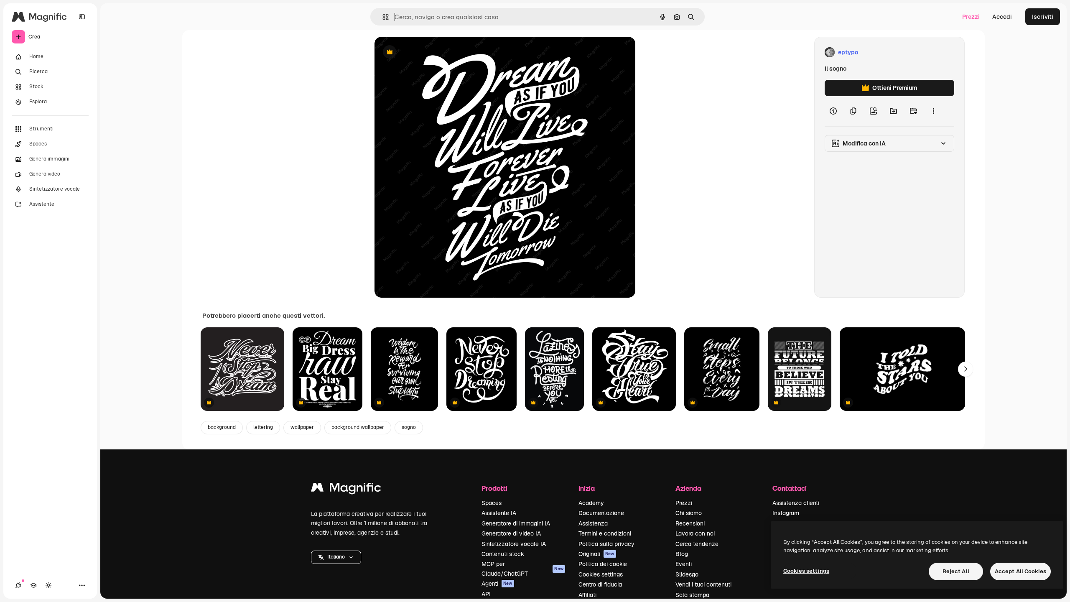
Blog (681, 554)
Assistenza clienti (795, 503)
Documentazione (601, 513)
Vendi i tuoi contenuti (703, 584)
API (486, 594)
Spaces (492, 503)
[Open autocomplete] (382, 17)
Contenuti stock (503, 554)
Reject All (956, 571)
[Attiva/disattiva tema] (48, 585)
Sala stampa (692, 595)
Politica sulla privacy (606, 544)
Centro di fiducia (600, 584)
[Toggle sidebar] (82, 16)
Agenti (497, 583)
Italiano (336, 557)
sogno (409, 427)
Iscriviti (1042, 16)
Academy (591, 503)
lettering (263, 427)
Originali (596, 554)
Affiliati (587, 595)
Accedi (1002, 16)
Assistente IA (499, 513)
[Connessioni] (18, 585)
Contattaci (789, 488)
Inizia (586, 488)
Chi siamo (688, 513)
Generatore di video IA (511, 533)
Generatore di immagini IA (516, 523)
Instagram (785, 513)
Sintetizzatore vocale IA (514, 544)
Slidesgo (686, 574)
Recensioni (690, 523)
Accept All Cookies (1020, 571)
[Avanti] (965, 369)
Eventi (683, 564)
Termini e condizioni (604, 533)
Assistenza (593, 523)
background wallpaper (357, 427)
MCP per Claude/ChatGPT (522, 568)
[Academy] (33, 585)
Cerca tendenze (696, 544)
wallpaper (302, 427)
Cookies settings (600, 574)
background (222, 427)
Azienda (688, 488)
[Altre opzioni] (933, 111)
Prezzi (971, 16)
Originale (429, 52)
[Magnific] (346, 489)
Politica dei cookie (602, 564)
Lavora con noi (695, 533)
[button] (336, 557)
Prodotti (494, 488)
